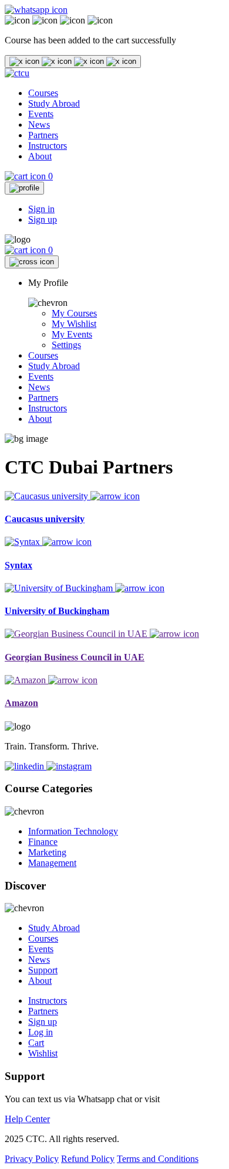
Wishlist (43, 1053)
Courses (43, 93)
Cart (36, 1043)
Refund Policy (87, 1159)
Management (52, 863)
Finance (43, 842)
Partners (43, 135)
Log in (40, 1032)
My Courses (74, 313)
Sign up (42, 219)
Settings (66, 345)
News (39, 124)
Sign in (41, 209)
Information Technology (73, 831)
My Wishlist (74, 324)
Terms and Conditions (157, 1159)
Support (43, 970)
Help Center (27, 1119)
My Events (72, 334)
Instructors (47, 146)
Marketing (47, 852)
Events (40, 114)
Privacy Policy (32, 1159)
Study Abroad (54, 103)
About (40, 156)
